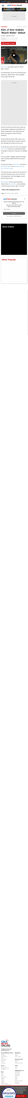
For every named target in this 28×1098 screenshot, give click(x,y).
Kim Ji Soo (4, 67)
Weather (2, 1078)
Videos (16, 1054)
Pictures (16, 1078)
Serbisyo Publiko (4, 1083)
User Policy (3, 1063)
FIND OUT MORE (20, 1096)
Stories (16, 1068)
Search (16, 1066)
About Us (3, 1054)
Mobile (16, 1061)
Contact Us (3, 1055)
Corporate (17, 1082)
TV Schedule (3, 1069)
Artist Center (17, 1073)
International (17, 1075)
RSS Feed (16, 1060)
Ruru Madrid (12, 184)
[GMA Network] (3, 1)
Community (17, 1074)
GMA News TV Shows (5, 1068)
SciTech (2, 1079)
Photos (16, 1055)
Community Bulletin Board (6, 1084)
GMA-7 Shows (3, 1066)
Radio (16, 1077)
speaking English (6, 166)
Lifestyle (2, 1082)
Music (16, 1079)
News (8, 1)
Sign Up (14, 213)
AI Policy (2, 1061)
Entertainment (17, 1071)
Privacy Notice (4, 1059)
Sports (2, 1075)
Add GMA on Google (9, 43)
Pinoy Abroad (3, 1077)
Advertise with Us (4, 1056)
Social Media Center (19, 1063)
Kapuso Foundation (19, 1080)
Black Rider (4, 182)
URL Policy (3, 1060)
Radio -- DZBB (17, 1056)
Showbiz (2, 1080)
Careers (2, 1058)
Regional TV (17, 1083)
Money (2, 1074)
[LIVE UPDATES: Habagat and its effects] (14, 9)
